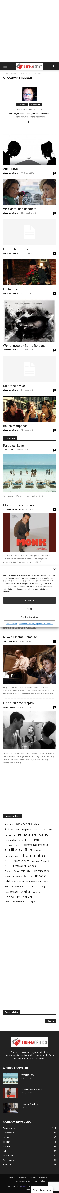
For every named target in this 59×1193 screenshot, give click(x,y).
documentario (12, 856)
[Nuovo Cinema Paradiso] (29, 664)
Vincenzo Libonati (11, 173)
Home (5, 73)
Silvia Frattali (9, 707)
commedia (33, 839)
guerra (8, 876)
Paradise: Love (13, 445)
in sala (40, 875)
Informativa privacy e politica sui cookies (36, 623)
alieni (36, 824)
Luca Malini (8, 450)
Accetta (29, 600)
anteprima (26, 829)
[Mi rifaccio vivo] (29, 369)
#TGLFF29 (9, 824)
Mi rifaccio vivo (14, 386)
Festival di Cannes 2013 (15, 871)
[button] (54, 569)
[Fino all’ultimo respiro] (29, 730)
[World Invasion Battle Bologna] (29, 320)
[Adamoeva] (29, 149)
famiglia (8, 861)
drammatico (34, 855)
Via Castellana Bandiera (19, 209)
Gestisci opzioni (29, 616)
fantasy (35, 861)
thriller (25, 891)
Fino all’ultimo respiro (18, 703)
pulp (44, 886)
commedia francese (13, 845)
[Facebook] (29, 122)
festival (8, 866)
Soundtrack (11, 891)
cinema (8, 835)
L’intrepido (10, 289)
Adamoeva (10, 169)
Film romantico (41, 871)
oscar (29, 886)
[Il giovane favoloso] (10, 1108)
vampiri (32, 902)
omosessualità (17, 886)
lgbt (7, 881)
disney (37, 850)
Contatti (32, 1177)
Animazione (12, 829)
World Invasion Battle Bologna (24, 345)
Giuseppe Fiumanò (11, 509)
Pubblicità (43, 1177)
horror (28, 876)
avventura (37, 829)
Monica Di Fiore (10, 641)
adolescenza (23, 823)
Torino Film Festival (18, 897)
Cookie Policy (11, 623)
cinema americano (31, 834)
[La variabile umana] (29, 232)
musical (47, 881)
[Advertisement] (29, 31)
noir (6, 886)
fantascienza (21, 861)
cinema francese (14, 840)
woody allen (42, 902)
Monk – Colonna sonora (19, 505)
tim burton (37, 892)
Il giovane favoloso (29, 1104)
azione (48, 829)
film (28, 871)
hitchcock (17, 876)
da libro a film (18, 849)
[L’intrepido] (29, 272)
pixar (37, 887)
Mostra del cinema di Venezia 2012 (27, 881)
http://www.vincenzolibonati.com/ (29, 109)
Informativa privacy (22, 1181)
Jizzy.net (24, 1186)
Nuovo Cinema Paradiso (20, 637)
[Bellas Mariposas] (29, 409)
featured (45, 861)
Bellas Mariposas (15, 426)
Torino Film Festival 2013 (15, 901)
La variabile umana (16, 249)
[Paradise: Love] (29, 473)
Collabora (22, 1177)
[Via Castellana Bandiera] (29, 192)
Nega (29, 608)
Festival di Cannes (24, 866)
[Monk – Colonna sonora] (29, 532)
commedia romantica (36, 844)
